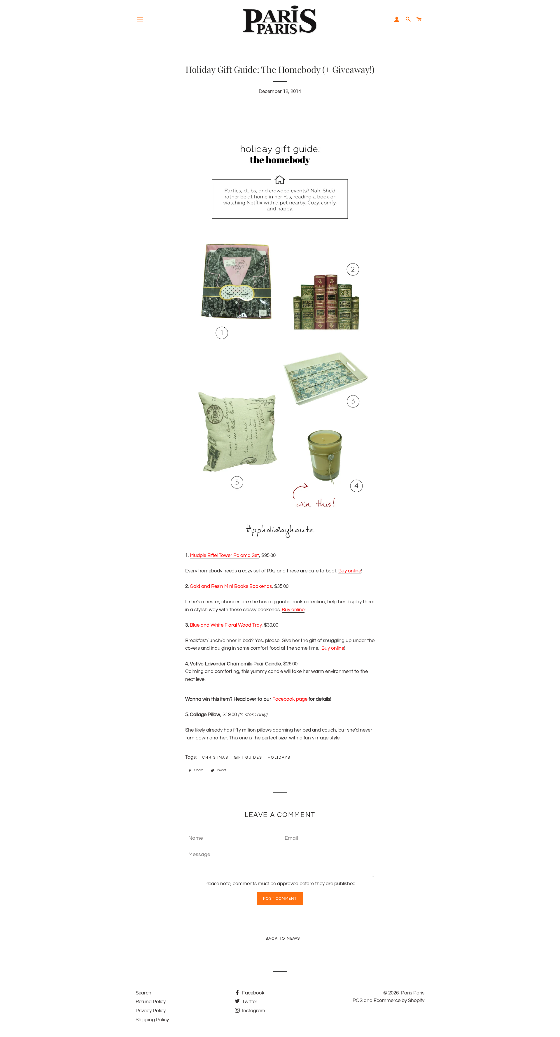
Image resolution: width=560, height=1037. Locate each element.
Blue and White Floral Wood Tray (226, 625)
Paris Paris (412, 993)
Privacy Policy (151, 1010)
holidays (279, 757)
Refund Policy (151, 1001)
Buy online (349, 571)
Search (143, 993)
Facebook (253, 993)
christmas (215, 757)
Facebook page (289, 699)
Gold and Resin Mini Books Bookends (231, 586)
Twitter (249, 1001)
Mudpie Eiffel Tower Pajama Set (224, 555)
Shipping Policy (152, 1019)
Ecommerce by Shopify (399, 1000)
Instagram (253, 1010)
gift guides (248, 757)
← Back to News (280, 938)
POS (358, 1000)
